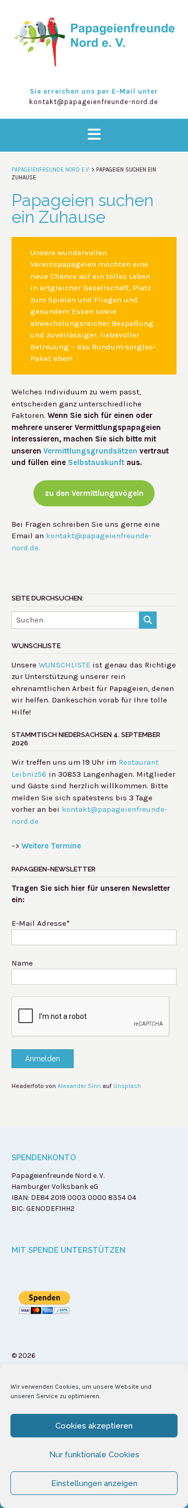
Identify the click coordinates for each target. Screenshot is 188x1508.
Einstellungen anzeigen (94, 1483)
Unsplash (127, 1086)
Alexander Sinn (79, 1086)
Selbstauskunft (96, 462)
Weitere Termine (51, 846)
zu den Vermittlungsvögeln (94, 493)
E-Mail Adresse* (40, 923)
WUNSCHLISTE (64, 665)
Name (22, 963)
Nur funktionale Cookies (94, 1454)
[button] (94, 135)
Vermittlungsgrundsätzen (90, 451)
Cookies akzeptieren (94, 1426)
